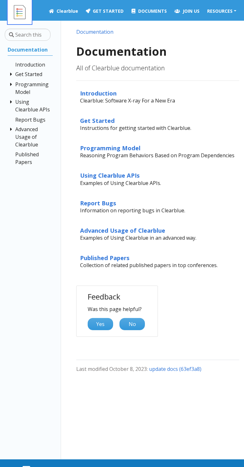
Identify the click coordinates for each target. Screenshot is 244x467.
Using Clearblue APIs (110, 175)
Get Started (97, 120)
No (132, 324)
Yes (100, 324)
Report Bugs (98, 203)
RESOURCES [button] (220, 11)
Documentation (94, 31)
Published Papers (105, 258)
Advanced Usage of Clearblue (122, 230)
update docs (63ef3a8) (175, 368)
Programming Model (110, 148)
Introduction (98, 93)
